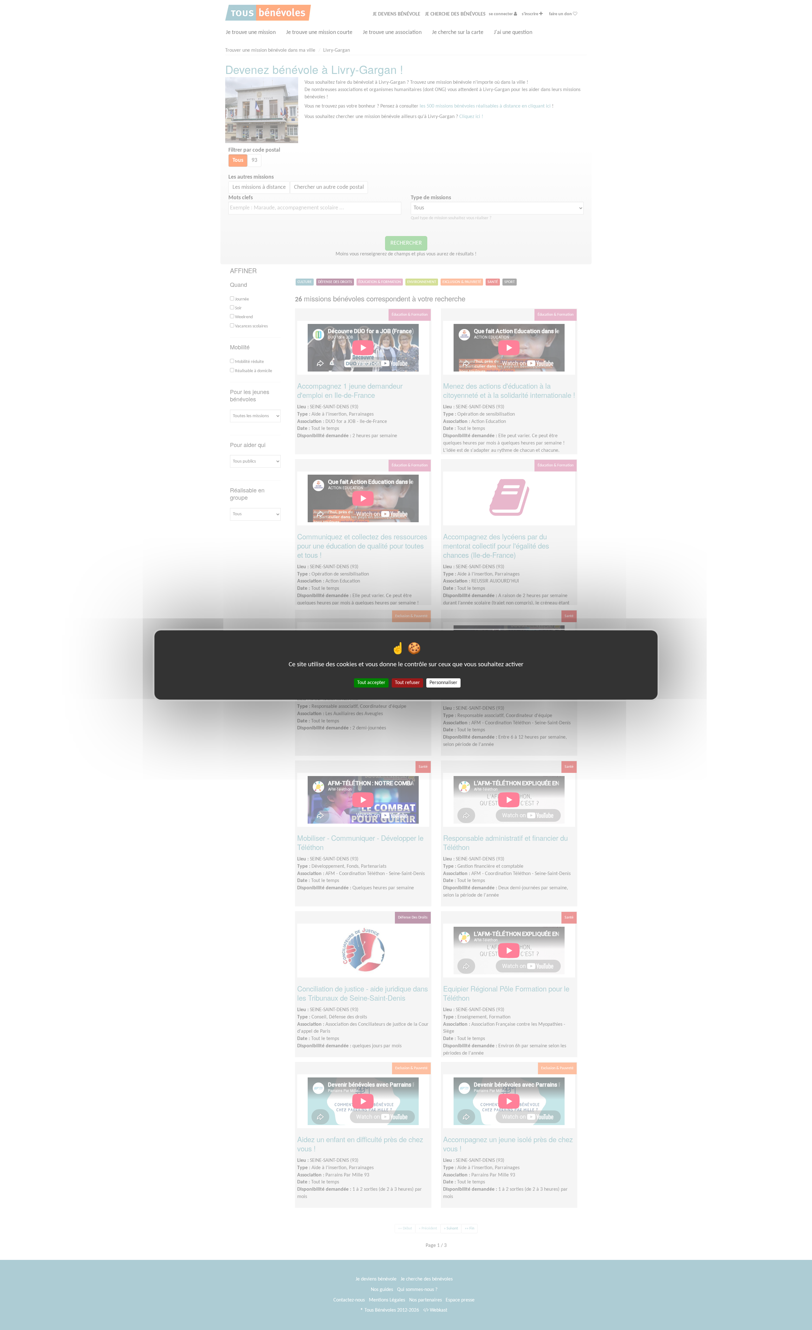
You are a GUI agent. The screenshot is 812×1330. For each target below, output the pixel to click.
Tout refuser (407, 682)
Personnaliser (443, 682)
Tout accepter (371, 682)
